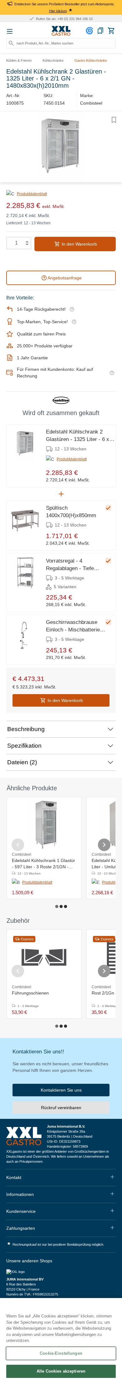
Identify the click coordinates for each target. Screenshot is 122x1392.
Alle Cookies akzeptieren (61, 1371)
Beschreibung (26, 729)
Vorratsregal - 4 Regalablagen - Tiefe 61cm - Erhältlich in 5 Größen (71, 565)
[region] (61, 1345)
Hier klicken (58, 11)
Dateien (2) (22, 762)
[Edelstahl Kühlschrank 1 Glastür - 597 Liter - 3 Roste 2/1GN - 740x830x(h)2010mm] (44, 825)
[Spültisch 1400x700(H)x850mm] (25, 520)
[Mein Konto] (90, 31)
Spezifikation (24, 745)
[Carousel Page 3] (65, 906)
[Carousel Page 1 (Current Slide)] (56, 906)
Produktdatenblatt (32, 194)
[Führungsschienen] (44, 957)
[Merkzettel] (100, 31)
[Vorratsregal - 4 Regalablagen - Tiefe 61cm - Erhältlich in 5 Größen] (25, 573)
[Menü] (9, 31)
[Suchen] (11, 43)
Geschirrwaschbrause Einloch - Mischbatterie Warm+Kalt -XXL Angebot (75, 626)
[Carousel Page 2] (61, 906)
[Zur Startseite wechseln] (61, 31)
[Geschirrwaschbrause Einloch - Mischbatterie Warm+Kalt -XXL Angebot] (25, 634)
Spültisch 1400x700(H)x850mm (71, 511)
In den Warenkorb (78, 244)
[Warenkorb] (111, 31)
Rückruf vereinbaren (61, 1107)
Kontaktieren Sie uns (61, 1090)
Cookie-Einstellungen (61, 1353)
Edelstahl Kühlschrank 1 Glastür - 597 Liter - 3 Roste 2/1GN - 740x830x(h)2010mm (43, 864)
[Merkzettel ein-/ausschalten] (114, 120)
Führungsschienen (30, 992)
